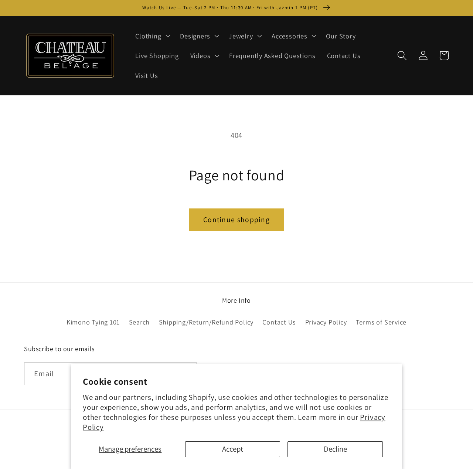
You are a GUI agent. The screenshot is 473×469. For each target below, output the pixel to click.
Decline (335, 449)
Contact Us (279, 321)
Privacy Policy (326, 321)
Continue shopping (236, 219)
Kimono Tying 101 (93, 321)
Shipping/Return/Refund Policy (206, 321)
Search (139, 321)
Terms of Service (381, 321)
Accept (232, 449)
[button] (152, 36)
